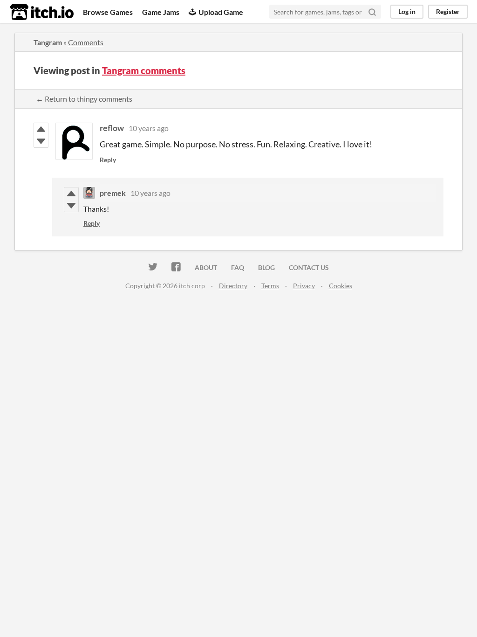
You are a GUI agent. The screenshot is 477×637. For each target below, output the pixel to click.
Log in (407, 11)
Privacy (304, 286)
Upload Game (220, 11)
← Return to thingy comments (84, 98)
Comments (85, 42)
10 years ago (149, 128)
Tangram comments (143, 70)
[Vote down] (41, 141)
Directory (233, 286)
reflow (112, 128)
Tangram (48, 42)
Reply (108, 160)
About (206, 267)
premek (113, 192)
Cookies (340, 286)
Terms (270, 286)
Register (448, 11)
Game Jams (160, 11)
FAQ (237, 267)
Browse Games (108, 11)
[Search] (372, 12)
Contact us (309, 267)
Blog (266, 267)
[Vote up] (41, 129)
